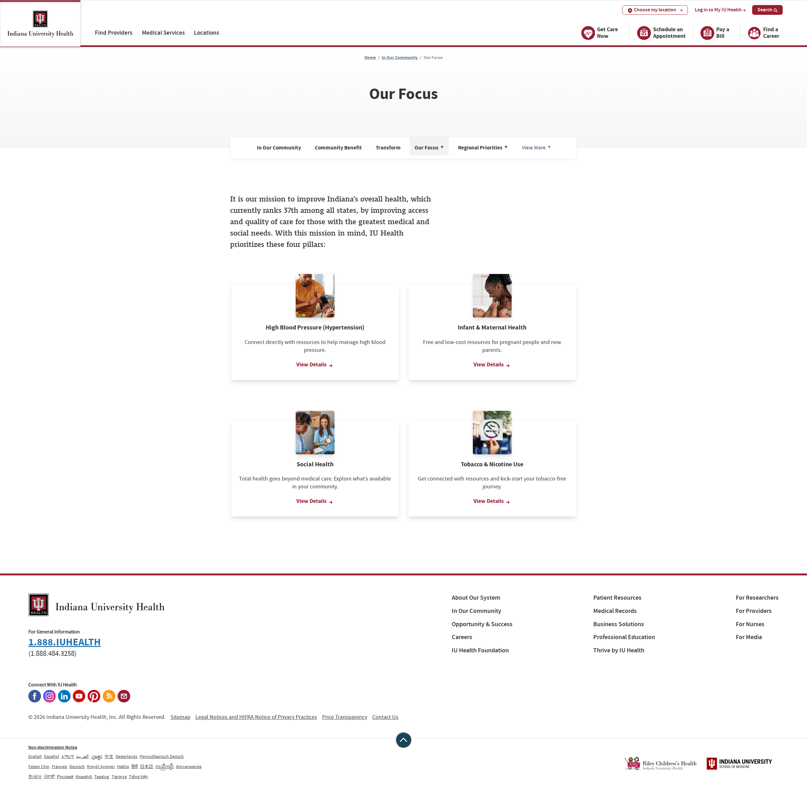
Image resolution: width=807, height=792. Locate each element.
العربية (82, 756)
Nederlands (126, 756)
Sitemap (180, 717)
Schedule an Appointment (669, 33)
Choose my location (655, 9)
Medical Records (615, 610)
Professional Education (624, 637)
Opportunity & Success (482, 624)
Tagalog (101, 776)
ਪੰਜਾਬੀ (49, 776)
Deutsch (77, 766)
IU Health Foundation (480, 650)
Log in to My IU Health (718, 9)
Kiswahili (84, 776)
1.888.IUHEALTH (64, 642)
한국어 (35, 776)
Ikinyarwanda (188, 766)
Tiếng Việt (138, 776)
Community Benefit (338, 148)
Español (51, 756)
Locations (206, 33)
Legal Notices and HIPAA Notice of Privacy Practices (256, 717)
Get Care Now (607, 33)
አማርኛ (67, 756)
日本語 (146, 766)
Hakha (123, 766)
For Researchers (757, 597)
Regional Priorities (483, 148)
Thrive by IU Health (618, 650)
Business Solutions (618, 624)
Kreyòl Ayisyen (101, 766)
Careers (462, 637)
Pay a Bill (722, 33)
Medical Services (163, 33)
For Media (749, 637)
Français (59, 766)
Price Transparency (344, 717)
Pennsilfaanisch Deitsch (162, 756)
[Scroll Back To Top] (403, 740)
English (35, 756)
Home (370, 58)
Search (765, 9)
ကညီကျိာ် (164, 766)
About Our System (476, 597)
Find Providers (113, 33)
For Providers (754, 610)
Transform (388, 148)
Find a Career (771, 33)
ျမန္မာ (96, 756)
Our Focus (429, 148)
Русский (65, 776)
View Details (312, 364)
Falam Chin (38, 766)
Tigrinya (119, 776)
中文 (109, 756)
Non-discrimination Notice (52, 747)
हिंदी (134, 766)
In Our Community (400, 58)
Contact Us (385, 717)
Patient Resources (617, 597)
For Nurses (750, 624)
